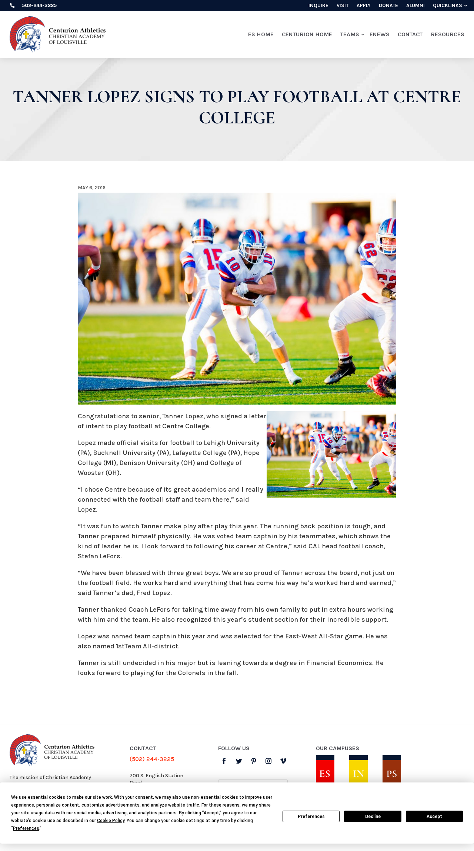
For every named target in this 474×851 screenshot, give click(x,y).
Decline (373, 816)
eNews (380, 34)
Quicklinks (447, 6)
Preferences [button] (26, 828)
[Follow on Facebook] (224, 761)
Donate (388, 6)
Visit (342, 6)
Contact (410, 34)
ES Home (261, 34)
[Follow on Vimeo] (283, 761)
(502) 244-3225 (152, 758)
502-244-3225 (39, 5)
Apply (364, 6)
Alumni (415, 6)
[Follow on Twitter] (239, 761)
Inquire (318, 6)
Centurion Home (307, 34)
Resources (447, 34)
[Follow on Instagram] (268, 761)
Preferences (311, 816)
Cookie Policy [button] (110, 820)
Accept (434, 816)
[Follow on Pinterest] (254, 761)
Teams (349, 34)
